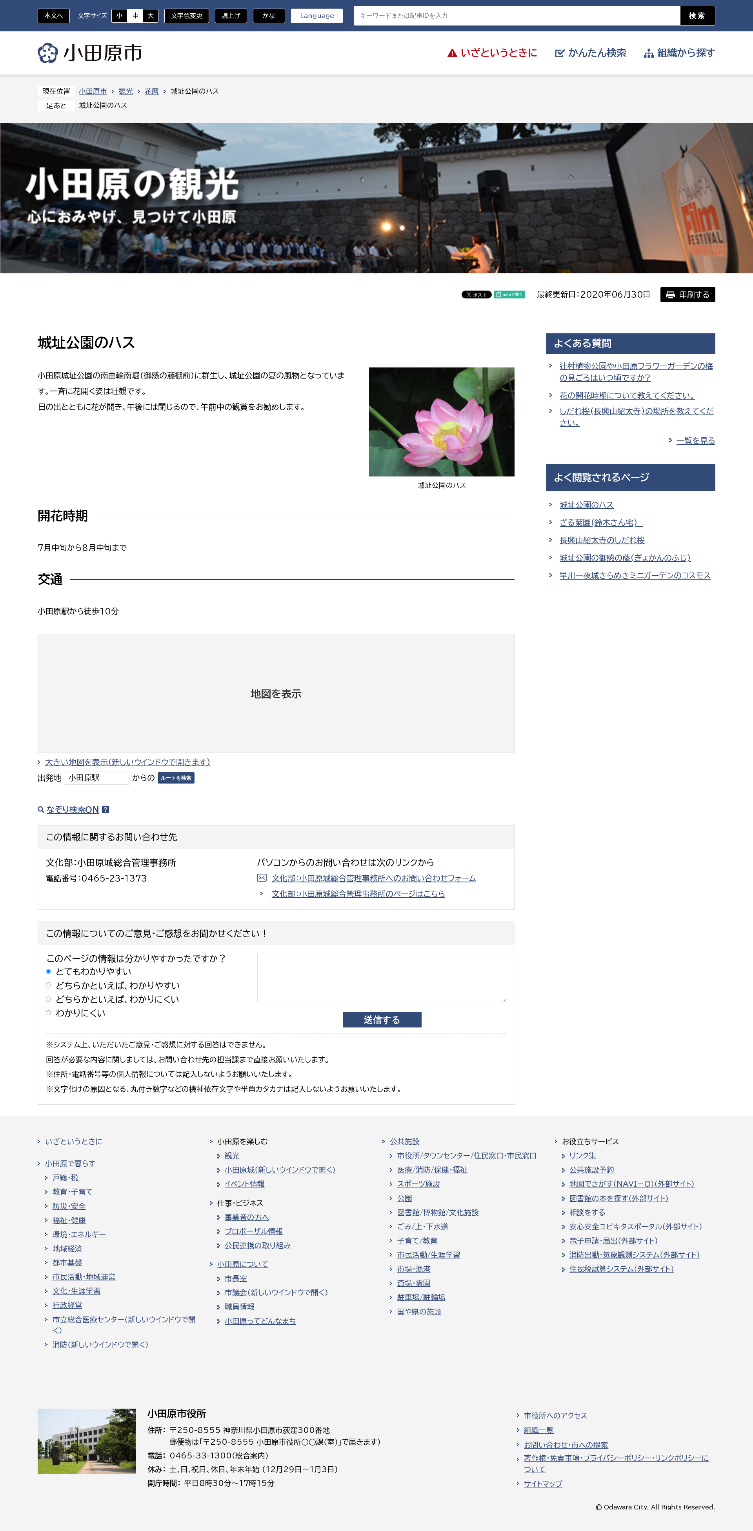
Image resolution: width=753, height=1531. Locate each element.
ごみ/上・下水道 (422, 1226)
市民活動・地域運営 (84, 1276)
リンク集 (582, 1155)
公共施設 (405, 1141)
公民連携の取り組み (258, 1245)
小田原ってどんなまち (260, 1321)
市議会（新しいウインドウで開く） (276, 1292)
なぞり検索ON (73, 809)
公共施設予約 (591, 1169)
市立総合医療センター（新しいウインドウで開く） (124, 1325)
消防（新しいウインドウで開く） (101, 1344)
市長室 (236, 1278)
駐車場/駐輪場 (421, 1297)
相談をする (587, 1212)
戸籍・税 (65, 1177)
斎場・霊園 (414, 1283)
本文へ (53, 16)
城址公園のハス (587, 505)
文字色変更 (186, 16)
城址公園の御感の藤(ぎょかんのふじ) (625, 558)
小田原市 (90, 53)
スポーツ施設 (418, 1183)
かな (264, 16)
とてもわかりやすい (94, 971)
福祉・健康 (69, 1220)
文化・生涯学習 (77, 1291)
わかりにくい (81, 1013)
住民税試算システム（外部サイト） (621, 1269)
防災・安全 (69, 1206)
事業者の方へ (247, 1217)
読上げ (231, 16)
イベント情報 (245, 1183)
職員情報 (240, 1306)
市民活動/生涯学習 (428, 1254)
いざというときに (73, 1141)
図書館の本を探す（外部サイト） (619, 1198)
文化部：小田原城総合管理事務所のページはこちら (358, 894)
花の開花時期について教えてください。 (627, 395)
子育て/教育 (417, 1240)
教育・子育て (73, 1191)
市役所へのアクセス (555, 1415)
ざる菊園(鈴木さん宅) (601, 522)
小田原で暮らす (70, 1163)
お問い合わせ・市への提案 (566, 1445)
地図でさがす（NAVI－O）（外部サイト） (632, 1183)
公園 (404, 1198)
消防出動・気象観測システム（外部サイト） (634, 1254)
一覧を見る (696, 440)
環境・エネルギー (79, 1234)
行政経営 (67, 1305)
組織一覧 (539, 1430)
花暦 (152, 91)
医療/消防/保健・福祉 (432, 1169)
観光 (126, 91)
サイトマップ (543, 1483)
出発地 (49, 778)
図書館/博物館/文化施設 (438, 1212)
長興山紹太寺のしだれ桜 (602, 540)
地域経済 (67, 1248)
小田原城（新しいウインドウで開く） (280, 1169)
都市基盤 (67, 1262)
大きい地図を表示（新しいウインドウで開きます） (128, 762)
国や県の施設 (419, 1311)
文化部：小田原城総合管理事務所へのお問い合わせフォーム (374, 878)
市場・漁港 (414, 1269)
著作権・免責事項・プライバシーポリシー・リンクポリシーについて (616, 1464)
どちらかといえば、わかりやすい (118, 985)
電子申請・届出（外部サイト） (613, 1240)
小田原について (242, 1264)
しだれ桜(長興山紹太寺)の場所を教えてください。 (637, 417)
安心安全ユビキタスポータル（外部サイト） (635, 1226)
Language (317, 16)
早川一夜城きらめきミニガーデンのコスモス (635, 575)
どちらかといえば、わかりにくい (118, 999)
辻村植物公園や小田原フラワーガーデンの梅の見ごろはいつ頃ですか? (636, 372)
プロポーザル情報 (254, 1231)
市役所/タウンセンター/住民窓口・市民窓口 (467, 1155)
